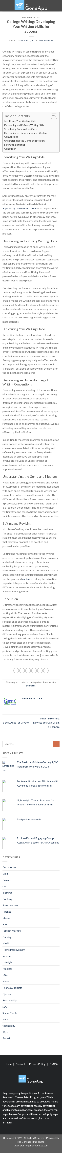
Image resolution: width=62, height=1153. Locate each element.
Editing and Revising (14, 144)
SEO (4, 1006)
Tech (5, 1019)
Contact (20, 1064)
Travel (6, 1038)
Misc (5, 974)
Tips (5, 1032)
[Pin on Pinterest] (40, 670)
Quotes (6, 993)
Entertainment (10, 905)
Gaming (6, 937)
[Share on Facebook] (22, 670)
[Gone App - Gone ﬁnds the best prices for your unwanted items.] (31, 5)
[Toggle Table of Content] (52, 116)
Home (8, 1064)
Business (7, 879)
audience (27, 578)
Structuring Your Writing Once (20, 129)
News (5, 981)
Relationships (10, 1000)
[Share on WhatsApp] (16, 670)
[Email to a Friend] (34, 670)
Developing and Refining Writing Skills (24, 125)
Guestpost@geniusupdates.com (31, 1145)
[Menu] (4, 6)
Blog (5, 873)
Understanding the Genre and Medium (24, 140)
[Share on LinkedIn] (46, 670)
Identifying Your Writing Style (20, 121)
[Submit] (56, 744)
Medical (7, 968)
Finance (6, 911)
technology (8, 1025)
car (4, 886)
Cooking (7, 898)
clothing (7, 892)
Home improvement (13, 949)
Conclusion (10, 148)
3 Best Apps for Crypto (15, 722)
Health (6, 943)
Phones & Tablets (12, 987)
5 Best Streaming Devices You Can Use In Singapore (46, 722)
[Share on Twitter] (28, 670)
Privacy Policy (37, 1064)
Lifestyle (7, 962)
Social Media (9, 1012)
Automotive (9, 867)
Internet (7, 956)
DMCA (53, 1064)
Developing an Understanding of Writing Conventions (25, 135)
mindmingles (46, 40)
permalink (31, 685)
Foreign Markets (11, 930)
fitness (6, 917)
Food (5, 924)
